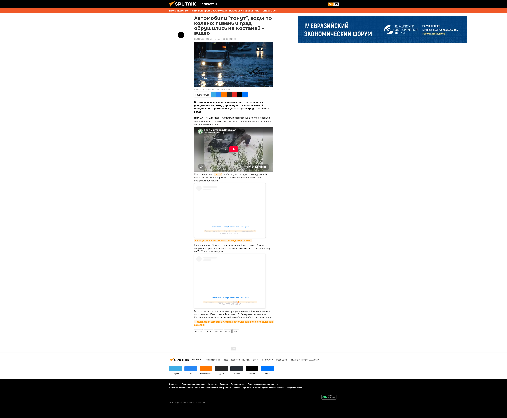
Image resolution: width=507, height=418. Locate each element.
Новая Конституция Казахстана (304, 360)
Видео (236, 331)
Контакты (212, 384)
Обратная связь (294, 388)
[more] (181, 35)
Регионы (198, 331)
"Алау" (218, 174)
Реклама (224, 384)
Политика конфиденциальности (263, 384)
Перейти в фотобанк (223, 89)
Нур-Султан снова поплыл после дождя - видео (223, 240)
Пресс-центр (281, 360)
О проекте (174, 384)
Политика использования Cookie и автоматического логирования (200, 388)
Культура (246, 360)
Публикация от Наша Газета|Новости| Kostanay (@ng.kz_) (230, 231)
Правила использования (193, 384)
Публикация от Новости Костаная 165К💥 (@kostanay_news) (230, 302)
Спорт (255, 360)
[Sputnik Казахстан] (183, 7)
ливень (227, 331)
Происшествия (213, 360)
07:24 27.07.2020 (201, 39)
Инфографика (267, 360)
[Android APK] (329, 397)
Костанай (218, 331)
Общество (208, 331)
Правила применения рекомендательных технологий (259, 388)
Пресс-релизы (238, 384)
